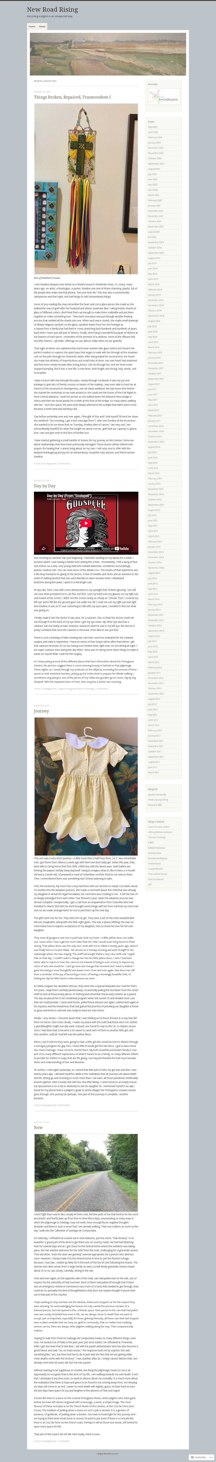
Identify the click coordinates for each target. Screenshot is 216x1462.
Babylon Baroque (156, 847)
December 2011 (156, 741)
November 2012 (156, 683)
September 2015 (156, 504)
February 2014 (155, 604)
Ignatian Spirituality (157, 794)
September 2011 (156, 756)
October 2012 (154, 688)
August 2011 (154, 762)
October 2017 (154, 373)
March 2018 (153, 347)
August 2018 (154, 321)
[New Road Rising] (108, 54)
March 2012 (153, 725)
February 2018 (155, 352)
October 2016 (154, 436)
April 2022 (153, 189)
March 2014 (153, 599)
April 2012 (153, 720)
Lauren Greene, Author (159, 826)
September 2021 (156, 226)
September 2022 (156, 163)
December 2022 (156, 147)
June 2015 (152, 520)
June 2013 (152, 646)
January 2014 (154, 609)
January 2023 (154, 142)
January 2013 (154, 672)
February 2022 (155, 200)
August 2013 (154, 636)
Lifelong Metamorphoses (160, 832)
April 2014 (153, 594)
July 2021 (152, 237)
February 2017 (155, 415)
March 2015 (153, 536)
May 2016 (152, 462)
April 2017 (153, 405)
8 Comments (64, 1105)
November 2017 (156, 368)
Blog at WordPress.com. (108, 1453)
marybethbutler (155, 868)
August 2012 (154, 699)
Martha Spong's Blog (158, 799)
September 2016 (156, 441)
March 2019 (153, 284)
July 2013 (152, 641)
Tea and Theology (156, 837)
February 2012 (155, 730)
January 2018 (154, 357)
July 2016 (152, 452)
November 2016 (156, 431)
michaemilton (154, 853)
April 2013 (153, 657)
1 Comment (63, 1441)
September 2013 (156, 630)
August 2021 (154, 231)
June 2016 (152, 457)
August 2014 (154, 573)
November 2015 (156, 494)
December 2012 (156, 678)
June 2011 (152, 767)
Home (32, 26)
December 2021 (156, 210)
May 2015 (152, 525)
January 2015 (154, 546)
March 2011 (153, 772)
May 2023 (152, 126)
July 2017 (152, 389)
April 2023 (153, 132)
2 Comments (64, 463)
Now (38, 1127)
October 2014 (154, 562)
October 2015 (154, 499)
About (42, 26)
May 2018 (152, 336)
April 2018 (153, 342)
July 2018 (152, 326)
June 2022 (152, 179)
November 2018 (156, 305)
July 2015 (152, 515)
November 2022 (156, 153)
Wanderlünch (154, 863)
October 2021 (154, 221)
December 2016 (156, 426)
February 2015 (155, 541)
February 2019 (155, 289)
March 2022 (153, 195)
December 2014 (156, 552)
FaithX (151, 842)
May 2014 (152, 588)
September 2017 (156, 378)
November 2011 (156, 746)
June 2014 (152, 583)
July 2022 (152, 174)
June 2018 (152, 331)
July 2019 (152, 263)
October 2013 (154, 625)
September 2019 (156, 252)
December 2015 (156, 489)
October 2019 (154, 247)
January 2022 (154, 205)
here (96, 570)
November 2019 (156, 242)
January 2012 (154, 735)
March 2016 (153, 473)
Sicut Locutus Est (156, 879)
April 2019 (153, 279)
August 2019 (154, 258)
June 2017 (152, 394)
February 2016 (155, 478)
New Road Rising (52, 9)
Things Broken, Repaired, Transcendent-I (72, 97)
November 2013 (156, 620)
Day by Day (45, 486)
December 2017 (156, 363)
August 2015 (154, 510)
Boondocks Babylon (158, 858)
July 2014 (152, 578)
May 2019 (152, 273)
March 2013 (153, 662)
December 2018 (156, 300)
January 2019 (154, 294)
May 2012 (152, 714)
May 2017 (152, 399)
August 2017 (154, 384)
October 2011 (154, 751)
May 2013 (152, 651)
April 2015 (153, 531)
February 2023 (155, 137)
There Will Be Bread (157, 874)
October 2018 (154, 310)
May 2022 (152, 184)
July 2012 (152, 704)
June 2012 (152, 709)
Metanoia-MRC (155, 805)
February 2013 (155, 667)
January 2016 (154, 483)
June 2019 (152, 268)
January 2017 (154, 420)
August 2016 (154, 447)
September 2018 (156, 315)
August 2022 (154, 168)
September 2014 (156, 567)
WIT (150, 884)
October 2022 (154, 158)
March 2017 (153, 410)
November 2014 (156, 557)
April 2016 (153, 468)
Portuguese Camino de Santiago (79, 688)
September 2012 (156, 693)
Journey (41, 711)
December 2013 (156, 615)
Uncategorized (49, 463)
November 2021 (156, 216)
